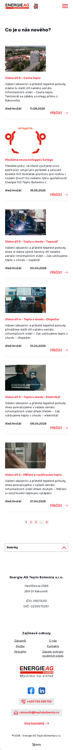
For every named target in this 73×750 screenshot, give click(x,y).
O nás (53, 641)
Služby (20, 646)
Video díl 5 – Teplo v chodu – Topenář (31, 241)
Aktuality (20, 652)
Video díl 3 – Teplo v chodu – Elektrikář (32, 397)
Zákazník (20, 641)
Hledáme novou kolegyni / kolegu (29, 160)
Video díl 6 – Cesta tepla (23, 78)
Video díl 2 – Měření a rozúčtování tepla (33, 475)
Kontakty (53, 646)
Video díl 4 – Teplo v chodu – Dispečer (32, 319)
